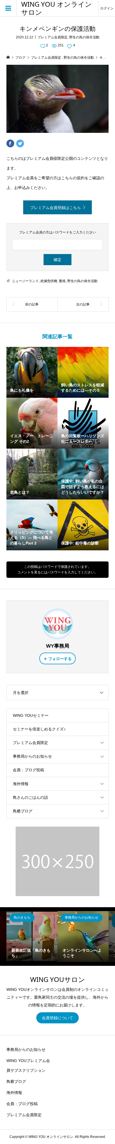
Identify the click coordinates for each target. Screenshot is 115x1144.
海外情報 (20, 784)
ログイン (107, 8)
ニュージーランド (25, 281)
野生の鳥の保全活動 (84, 37)
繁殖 (62, 281)
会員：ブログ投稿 (28, 770)
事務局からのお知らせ (32, 756)
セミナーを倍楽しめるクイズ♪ (39, 729)
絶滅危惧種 (48, 281)
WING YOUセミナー (31, 715)
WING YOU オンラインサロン (56, 8)
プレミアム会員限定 (52, 37)
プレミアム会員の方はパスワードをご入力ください (57, 232)
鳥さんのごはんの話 (30, 797)
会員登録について (57, 1018)
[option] (32, 936)
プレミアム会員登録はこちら (55, 207)
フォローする (60, 658)
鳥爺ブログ (22, 811)
